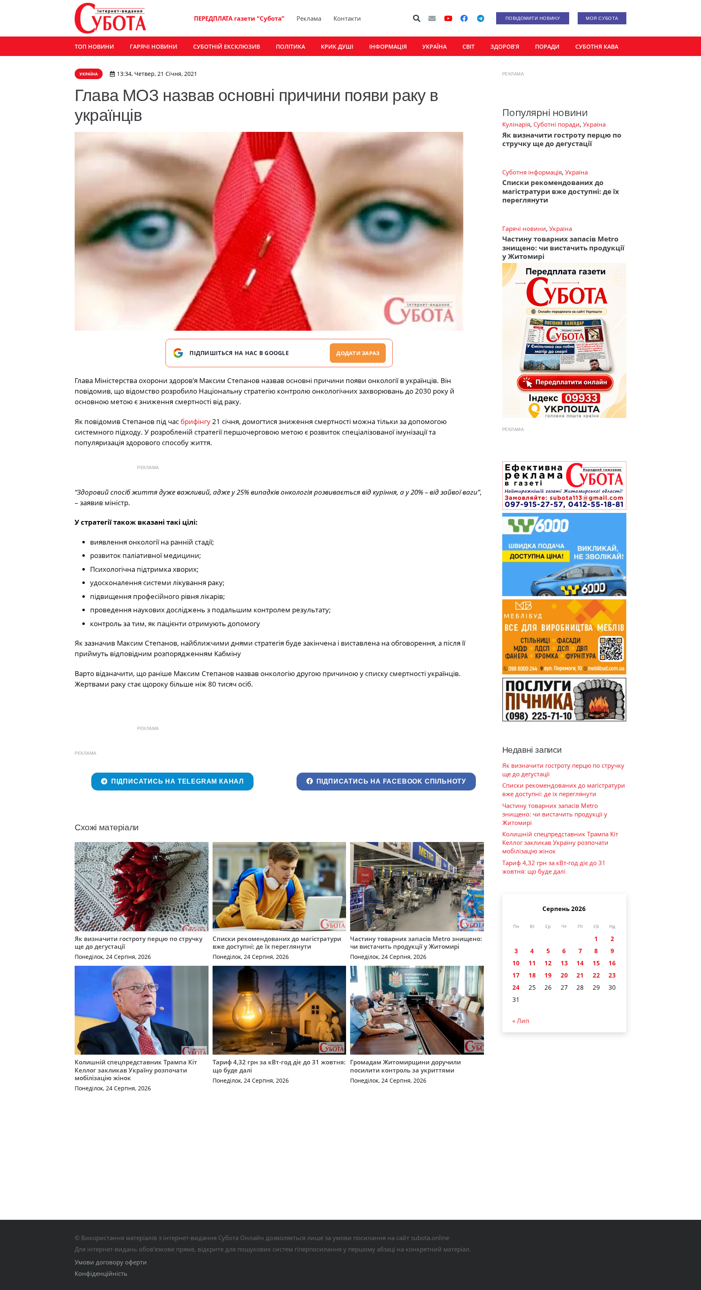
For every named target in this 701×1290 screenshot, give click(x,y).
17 (516, 975)
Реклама (309, 18)
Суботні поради (556, 124)
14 (580, 963)
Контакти (347, 18)
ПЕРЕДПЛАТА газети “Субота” (239, 18)
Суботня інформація (532, 172)
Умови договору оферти (111, 1262)
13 (564, 963)
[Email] (432, 18)
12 (548, 963)
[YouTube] (448, 18)
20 (564, 975)
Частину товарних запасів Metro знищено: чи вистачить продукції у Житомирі (416, 943)
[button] (417, 18)
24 (516, 987)
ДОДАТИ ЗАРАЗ (357, 353)
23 (612, 975)
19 (548, 975)
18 (532, 975)
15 (596, 963)
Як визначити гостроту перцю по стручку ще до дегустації (138, 943)
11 (532, 963)
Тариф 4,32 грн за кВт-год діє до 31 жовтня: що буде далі (279, 1066)
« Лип (520, 1020)
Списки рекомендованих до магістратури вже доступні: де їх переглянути (277, 943)
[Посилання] (110, 18)
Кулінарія (516, 124)
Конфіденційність (101, 1273)
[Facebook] (464, 18)
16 (612, 963)
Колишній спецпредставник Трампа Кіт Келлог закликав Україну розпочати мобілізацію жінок (136, 1070)
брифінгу (196, 421)
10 (516, 963)
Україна (594, 124)
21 (580, 975)
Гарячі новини (524, 228)
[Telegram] (480, 18)
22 (596, 975)
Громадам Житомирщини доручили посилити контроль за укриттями (405, 1066)
